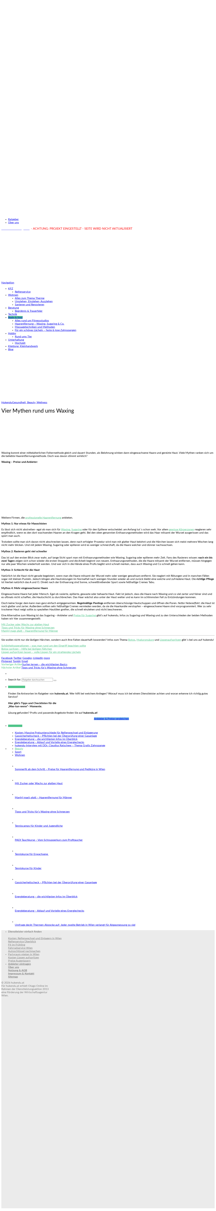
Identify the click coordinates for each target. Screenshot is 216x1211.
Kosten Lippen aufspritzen (23, 957)
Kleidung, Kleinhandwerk (23, 346)
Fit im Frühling (16, 944)
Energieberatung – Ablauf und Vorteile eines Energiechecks (49, 742)
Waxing (65, 529)
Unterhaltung (16, 339)
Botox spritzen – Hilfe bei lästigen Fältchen (26, 649)
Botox (131, 640)
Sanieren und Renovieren (29, 304)
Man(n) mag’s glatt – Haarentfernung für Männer (43, 797)
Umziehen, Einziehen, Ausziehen (34, 301)
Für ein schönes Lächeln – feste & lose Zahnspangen (45, 330)
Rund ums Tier (23, 336)
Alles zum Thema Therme (29, 298)
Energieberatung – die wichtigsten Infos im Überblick (46, 739)
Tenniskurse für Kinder (28, 868)
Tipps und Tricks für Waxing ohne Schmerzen (28, 627)
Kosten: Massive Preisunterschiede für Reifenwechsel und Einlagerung (56, 732)
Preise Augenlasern (19, 960)
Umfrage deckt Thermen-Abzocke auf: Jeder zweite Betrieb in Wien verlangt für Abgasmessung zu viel (75, 925)
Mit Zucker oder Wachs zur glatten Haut (25, 624)
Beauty (19, 748)
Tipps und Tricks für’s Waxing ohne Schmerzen (48, 667)
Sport (18, 752)
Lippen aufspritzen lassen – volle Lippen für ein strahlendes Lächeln (41, 652)
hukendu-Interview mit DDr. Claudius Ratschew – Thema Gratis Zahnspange (60, 745)
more (47, 658)
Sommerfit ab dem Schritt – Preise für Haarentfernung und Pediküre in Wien (60, 769)
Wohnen (13, 295)
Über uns (13, 222)
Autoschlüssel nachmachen (24, 951)
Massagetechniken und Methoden (35, 327)
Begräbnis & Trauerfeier (29, 311)
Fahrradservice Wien (20, 948)
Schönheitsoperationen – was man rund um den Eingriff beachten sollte (43, 645)
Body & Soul (15, 317)
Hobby (12, 333)
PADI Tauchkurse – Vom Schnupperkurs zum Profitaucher (49, 840)
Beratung (13, 307)
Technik (12, 314)
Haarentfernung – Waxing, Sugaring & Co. (39, 323)
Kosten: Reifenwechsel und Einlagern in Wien (35, 938)
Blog (10, 349)
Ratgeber (13, 219)
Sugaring (76, 529)
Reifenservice (23, 291)
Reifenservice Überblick (22, 941)
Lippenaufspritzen (170, 640)
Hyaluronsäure (145, 640)
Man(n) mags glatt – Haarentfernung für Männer (29, 631)
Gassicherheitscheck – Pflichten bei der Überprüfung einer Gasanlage (56, 736)
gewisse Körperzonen (181, 529)
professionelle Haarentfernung (43, 517)
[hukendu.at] (108, 213)
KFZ (10, 288)
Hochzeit (20, 343)
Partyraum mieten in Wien (23, 954)
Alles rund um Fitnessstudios (32, 320)
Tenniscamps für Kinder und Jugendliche (39, 826)
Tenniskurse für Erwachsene (32, 854)
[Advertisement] (108, 256)
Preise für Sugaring (84, 615)
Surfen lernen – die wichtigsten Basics (44, 664)
